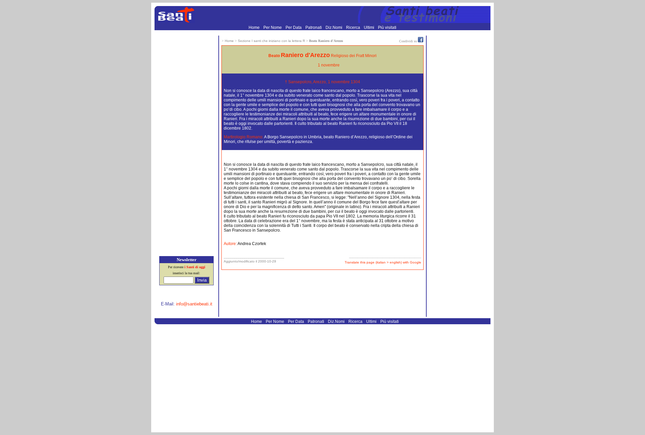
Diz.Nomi (334, 27)
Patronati (314, 27)
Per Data (294, 27)
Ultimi (369, 27)
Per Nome (273, 27)
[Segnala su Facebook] (420, 41)
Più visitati (387, 27)
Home (255, 27)
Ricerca (353, 27)
